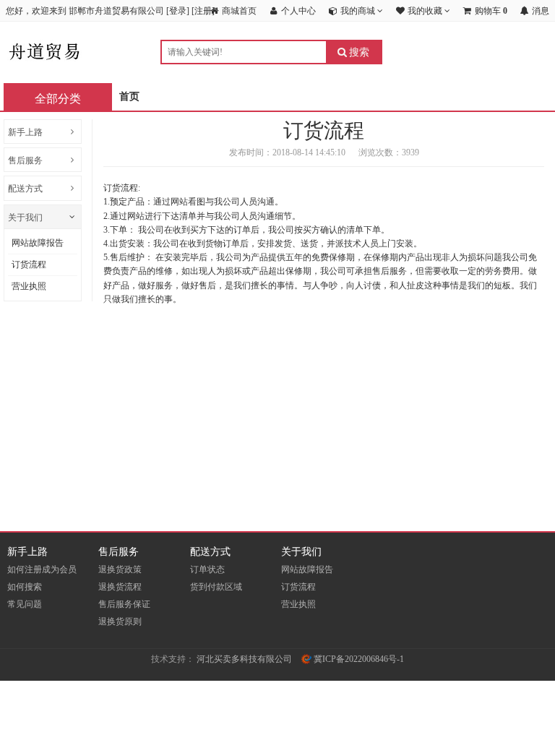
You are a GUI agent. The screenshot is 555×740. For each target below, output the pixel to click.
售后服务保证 (124, 604)
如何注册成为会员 (42, 569)
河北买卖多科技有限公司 (244, 659)
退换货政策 (120, 569)
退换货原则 (120, 621)
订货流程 (29, 264)
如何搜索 (24, 587)
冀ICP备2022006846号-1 (357, 659)
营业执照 (29, 286)
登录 (177, 11)
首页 (129, 96)
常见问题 (24, 604)
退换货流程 (120, 587)
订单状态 (207, 569)
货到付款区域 (216, 587)
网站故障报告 (38, 243)
